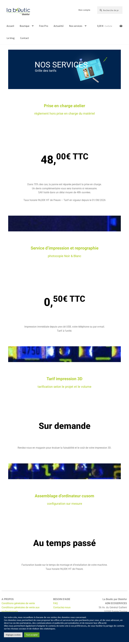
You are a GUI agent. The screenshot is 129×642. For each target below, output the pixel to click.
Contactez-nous (61, 607)
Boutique (24, 25)
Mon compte (84, 10)
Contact (24, 38)
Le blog (11, 38)
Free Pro (43, 25)
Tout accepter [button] (32, 634)
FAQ (55, 603)
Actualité (59, 25)
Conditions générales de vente (18, 603)
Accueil (10, 25)
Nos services (75, 25)
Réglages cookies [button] (13, 634)
